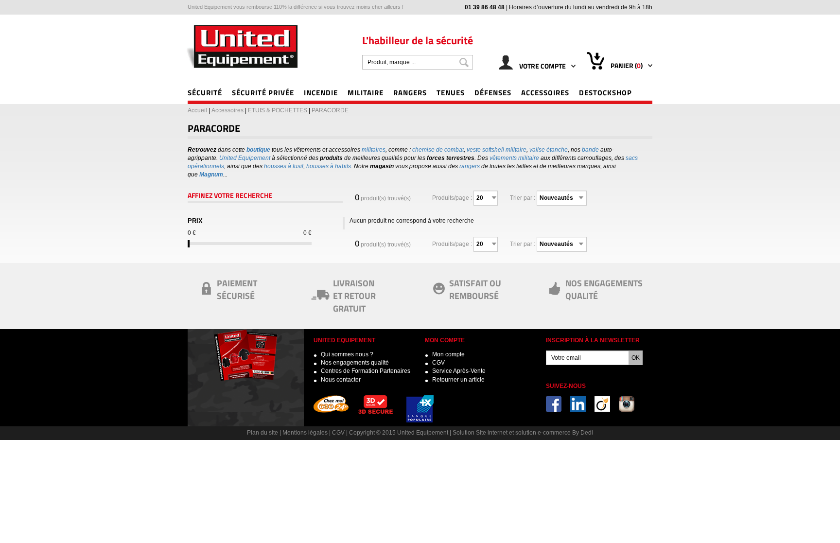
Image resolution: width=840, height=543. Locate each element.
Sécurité (205, 92)
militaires (373, 149)
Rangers (410, 92)
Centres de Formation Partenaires (365, 371)
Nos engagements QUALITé (604, 289)
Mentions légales (305, 432)
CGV (438, 362)
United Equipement (244, 158)
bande (590, 149)
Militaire (366, 92)
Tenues (451, 92)
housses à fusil (283, 166)
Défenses (492, 92)
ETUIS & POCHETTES (277, 110)
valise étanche (548, 149)
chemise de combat (438, 149)
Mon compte (448, 354)
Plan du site (262, 432)
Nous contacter (341, 379)
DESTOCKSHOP (605, 92)
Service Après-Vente (459, 371)
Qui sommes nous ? (347, 354)
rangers (469, 166)
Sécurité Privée (263, 92)
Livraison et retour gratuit (354, 295)
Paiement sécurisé (237, 289)
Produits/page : (452, 197)
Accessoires (545, 92)
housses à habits (328, 166)
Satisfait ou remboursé (475, 289)
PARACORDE (330, 110)
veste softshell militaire (496, 149)
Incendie (321, 92)
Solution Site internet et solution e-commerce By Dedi (523, 432)
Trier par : (522, 197)
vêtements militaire (514, 158)
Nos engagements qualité (355, 362)
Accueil (197, 110)
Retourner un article (458, 379)
